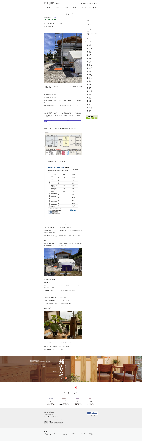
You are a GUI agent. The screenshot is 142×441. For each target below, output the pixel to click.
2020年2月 (89, 103)
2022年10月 (89, 67)
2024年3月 (89, 58)
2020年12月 (89, 90)
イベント (89, 21)
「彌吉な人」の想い (49, 434)
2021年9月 (89, 80)
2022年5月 (89, 72)
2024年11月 (89, 47)
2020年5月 (89, 100)
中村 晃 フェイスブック (91, 415)
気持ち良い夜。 (90, 34)
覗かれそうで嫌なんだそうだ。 (92, 36)
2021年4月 (89, 85)
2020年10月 (89, 93)
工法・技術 (54, 17)
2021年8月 (89, 81)
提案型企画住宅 (74, 433)
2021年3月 (89, 87)
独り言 (88, 25)
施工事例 (66, 7)
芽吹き (88, 31)
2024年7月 (89, 52)
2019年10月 (89, 108)
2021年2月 (89, 88)
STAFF (91, 435)
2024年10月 (89, 48)
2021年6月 (89, 84)
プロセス (47, 435)
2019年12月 (89, 106)
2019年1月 (89, 111)
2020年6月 (89, 98)
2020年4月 (89, 101)
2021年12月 (89, 75)
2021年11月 (89, 77)
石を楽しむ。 (89, 38)
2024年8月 (89, 51)
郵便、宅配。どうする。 (92, 33)
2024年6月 (89, 54)
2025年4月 (89, 44)
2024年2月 (89, 60)
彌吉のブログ (84, 7)
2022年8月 (89, 70)
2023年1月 (89, 64)
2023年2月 (89, 62)
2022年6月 (89, 71)
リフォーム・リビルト (91, 23)
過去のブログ (87, 120)
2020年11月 (89, 91)
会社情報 (91, 434)
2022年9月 (89, 68)
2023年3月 (89, 61)
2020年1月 (89, 104)
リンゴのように (65, 435)
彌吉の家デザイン (66, 434)
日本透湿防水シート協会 (49, 124)
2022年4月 (89, 74)
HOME (58, 3)
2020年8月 (89, 95)
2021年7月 (89, 83)
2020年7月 (89, 97)
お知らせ (89, 20)
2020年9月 (89, 94)
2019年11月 (89, 107)
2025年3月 (89, 45)
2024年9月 (89, 49)
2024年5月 (89, 55)
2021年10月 (89, 78)
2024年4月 (89, 57)
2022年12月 (89, 65)
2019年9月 (89, 110)
